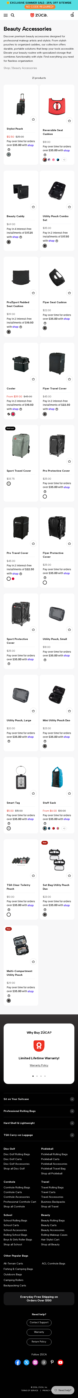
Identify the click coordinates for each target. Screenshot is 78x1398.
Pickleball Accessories (54, 1163)
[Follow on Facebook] (18, 1364)
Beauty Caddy (15, 216)
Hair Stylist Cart (50, 1239)
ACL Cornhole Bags (53, 1263)
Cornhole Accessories (17, 1196)
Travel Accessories (52, 1196)
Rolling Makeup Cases (54, 1234)
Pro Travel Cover (17, 553)
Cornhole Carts (13, 1192)
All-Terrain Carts (13, 1263)
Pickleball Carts (50, 1159)
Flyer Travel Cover (55, 388)
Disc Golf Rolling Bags (17, 1154)
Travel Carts (48, 1192)
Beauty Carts (49, 1225)
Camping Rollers (13, 1280)
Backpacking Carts (15, 1285)
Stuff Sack (49, 802)
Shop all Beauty (50, 1244)
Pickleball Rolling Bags (54, 1154)
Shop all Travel (49, 1206)
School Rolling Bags (15, 1220)
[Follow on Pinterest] (52, 1362)
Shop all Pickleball (51, 1173)
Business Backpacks (53, 1201)
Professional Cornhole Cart (20, 1201)
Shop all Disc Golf (14, 1168)
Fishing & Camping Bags (18, 1269)
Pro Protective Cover (56, 470)
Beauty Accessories (52, 1230)
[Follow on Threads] (44, 1364)
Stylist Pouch (15, 128)
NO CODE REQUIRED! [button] (40, 6)
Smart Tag (13, 802)
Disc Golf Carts (13, 1159)
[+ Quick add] (33, 119)
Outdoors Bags (13, 1274)
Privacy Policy (49, 1390)
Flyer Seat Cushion (55, 302)
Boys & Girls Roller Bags (18, 1239)
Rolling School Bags (15, 1234)
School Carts (11, 1225)
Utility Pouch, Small (55, 639)
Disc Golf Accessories (17, 1163)
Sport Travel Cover (19, 470)
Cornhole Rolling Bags (17, 1187)
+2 (64, 159)
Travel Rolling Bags (52, 1187)
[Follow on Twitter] (26, 1364)
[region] (39, 545)
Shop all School (13, 1244)
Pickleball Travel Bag (53, 1168)
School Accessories (15, 1230)
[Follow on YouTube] (60, 1364)
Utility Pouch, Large (19, 720)
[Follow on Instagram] (35, 1364)
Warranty (39, 1332)
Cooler (11, 388)
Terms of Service (29, 1390)
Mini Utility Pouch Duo (56, 720)
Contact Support (39, 1322)
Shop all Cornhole (14, 1206)
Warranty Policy (39, 1065)
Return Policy (39, 1341)
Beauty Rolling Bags (53, 1220)
